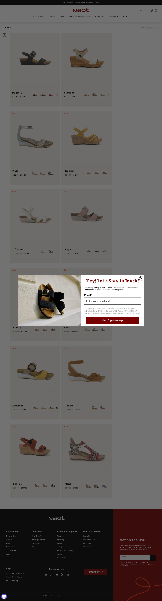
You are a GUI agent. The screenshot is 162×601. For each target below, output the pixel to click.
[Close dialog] (141, 278)
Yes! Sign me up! (113, 320)
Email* (88, 295)
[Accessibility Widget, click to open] (4, 596)
